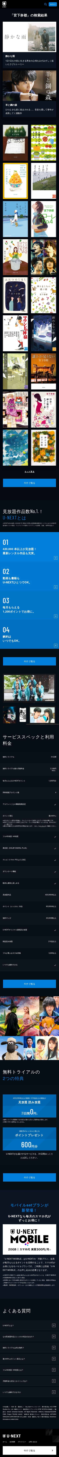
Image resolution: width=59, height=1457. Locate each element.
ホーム (5, 1441)
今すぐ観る (29, 482)
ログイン (53, 4)
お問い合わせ (33, 1441)
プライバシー (22, 1441)
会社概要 (12, 1441)
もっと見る (29, 471)
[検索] (45, 4)
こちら (43, 826)
